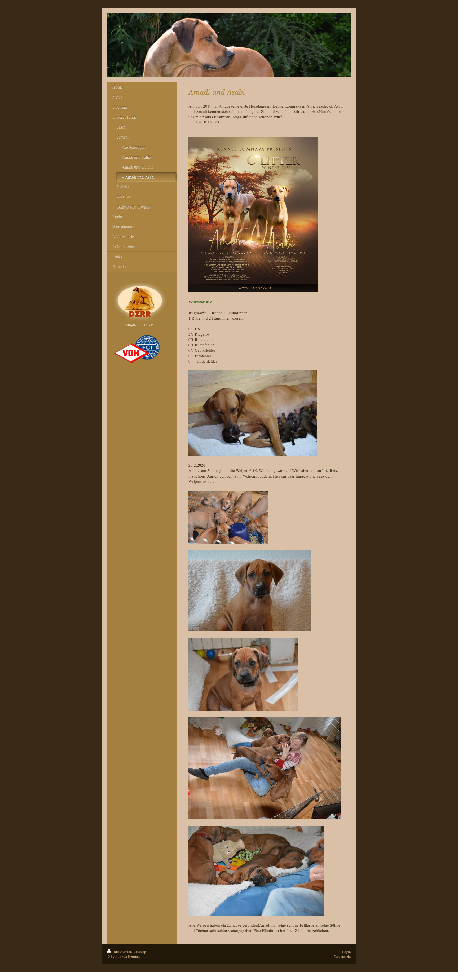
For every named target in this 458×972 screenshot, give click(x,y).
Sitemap (140, 951)
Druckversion (122, 951)
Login (346, 951)
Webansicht (342, 956)
